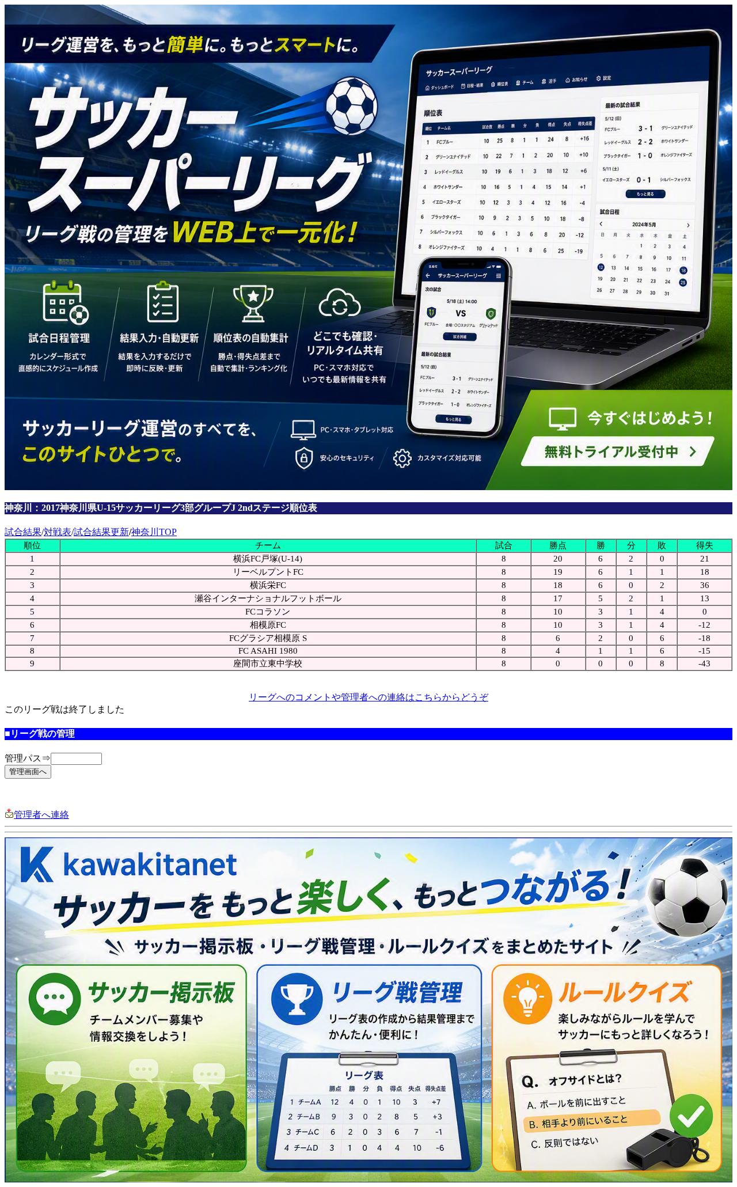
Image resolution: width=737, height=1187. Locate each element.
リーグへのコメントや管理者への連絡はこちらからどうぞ (368, 697)
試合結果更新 (101, 532)
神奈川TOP (154, 532)
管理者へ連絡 (41, 815)
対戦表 (57, 532)
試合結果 (23, 532)
